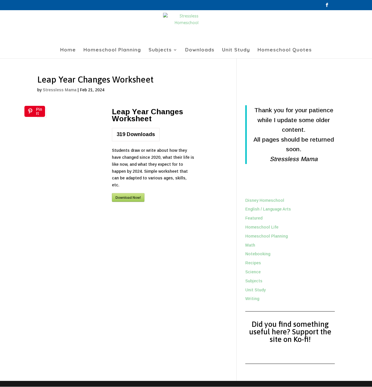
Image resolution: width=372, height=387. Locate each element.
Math (250, 245)
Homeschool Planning (112, 50)
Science (253, 272)
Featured (253, 218)
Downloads (199, 50)
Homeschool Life (261, 227)
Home (68, 50)
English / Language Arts (268, 209)
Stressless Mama (59, 90)
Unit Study (236, 50)
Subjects (160, 50)
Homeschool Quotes (284, 50)
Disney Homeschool (264, 200)
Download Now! (128, 197)
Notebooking (257, 254)
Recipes (253, 263)
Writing (252, 298)
